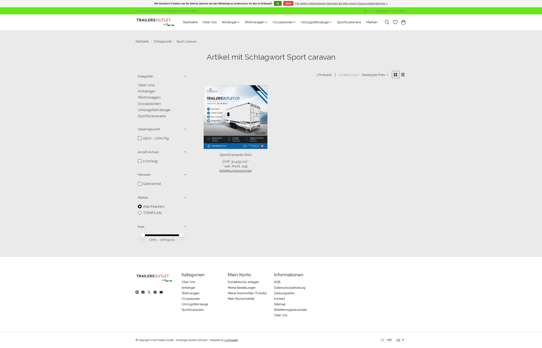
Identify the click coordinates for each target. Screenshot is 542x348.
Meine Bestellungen (242, 287)
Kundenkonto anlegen (243, 282)
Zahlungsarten (284, 293)
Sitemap (280, 304)
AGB (277, 282)
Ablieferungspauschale (235, 170)
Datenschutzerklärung (290, 287)
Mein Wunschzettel (241, 298)
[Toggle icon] (387, 22)
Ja (277, 3)
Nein (288, 3)
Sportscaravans (349, 22)
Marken (371, 22)
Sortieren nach (349, 75)
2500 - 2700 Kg (156, 138)
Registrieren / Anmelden (390, 11)
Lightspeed (231, 340)
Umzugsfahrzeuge (154, 109)
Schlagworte (163, 41)
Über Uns (210, 22)
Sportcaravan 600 (236, 154)
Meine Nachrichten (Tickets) (247, 293)
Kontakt (279, 298)
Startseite (190, 22)
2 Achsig (150, 161)
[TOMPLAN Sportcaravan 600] (235, 117)
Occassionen (149, 103)
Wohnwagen (149, 97)
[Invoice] (382, 340)
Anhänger (147, 91)
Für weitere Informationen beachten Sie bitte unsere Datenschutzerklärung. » (341, 3)
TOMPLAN (152, 212)
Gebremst (152, 183)
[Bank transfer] (389, 340)
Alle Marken (154, 206)
